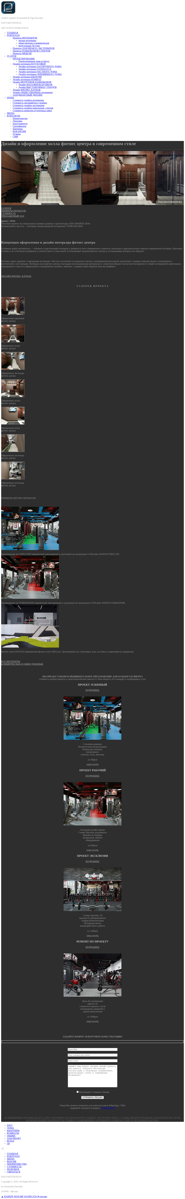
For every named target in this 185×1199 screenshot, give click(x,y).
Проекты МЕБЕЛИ (22, 53)
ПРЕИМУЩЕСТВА (17, 1164)
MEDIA (11, 113)
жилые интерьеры (27, 40)
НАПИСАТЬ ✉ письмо (35, 1196)
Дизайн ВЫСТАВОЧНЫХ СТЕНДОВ (37, 87)
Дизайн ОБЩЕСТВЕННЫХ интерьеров (33, 92)
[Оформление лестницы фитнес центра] (13, 369)
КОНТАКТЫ (13, 116)
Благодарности (20, 123)
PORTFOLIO (13, 35)
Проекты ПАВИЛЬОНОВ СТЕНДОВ (31, 51)
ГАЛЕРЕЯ (6, 208)
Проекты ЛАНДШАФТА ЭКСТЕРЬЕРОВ (33, 48)
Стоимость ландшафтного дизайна (30, 103)
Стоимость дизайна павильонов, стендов (33, 108)
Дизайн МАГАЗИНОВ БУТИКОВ (35, 84)
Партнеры (18, 129)
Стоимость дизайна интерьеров (28, 100)
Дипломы (17, 121)
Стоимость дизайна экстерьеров (28, 105)
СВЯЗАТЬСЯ (13, 1172)
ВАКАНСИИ (19, 131)
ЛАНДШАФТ (14, 1138)
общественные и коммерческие (33, 43)
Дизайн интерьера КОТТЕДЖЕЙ (29, 64)
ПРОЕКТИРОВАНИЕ (24, 58)
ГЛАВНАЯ (12, 32)
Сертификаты (19, 126)
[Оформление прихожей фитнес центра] (13, 314)
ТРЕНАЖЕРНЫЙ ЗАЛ (12, 216)
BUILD (10, 1141)
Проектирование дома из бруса (33, 61)
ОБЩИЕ (11, 1136)
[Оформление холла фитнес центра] (13, 341)
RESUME (11, 1161)
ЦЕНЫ (10, 97)
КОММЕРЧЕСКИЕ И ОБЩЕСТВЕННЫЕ (22, 664)
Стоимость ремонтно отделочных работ (32, 110)
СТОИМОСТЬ (8, 213)
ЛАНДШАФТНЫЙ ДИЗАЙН (27, 95)
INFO (9, 1125)
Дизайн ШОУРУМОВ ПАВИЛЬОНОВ (32, 82)
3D (8, 1143)
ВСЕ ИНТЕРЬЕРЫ (10, 661)
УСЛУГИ (11, 56)
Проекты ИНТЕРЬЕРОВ (25, 38)
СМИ (15, 136)
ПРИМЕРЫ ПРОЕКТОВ (13, 211)
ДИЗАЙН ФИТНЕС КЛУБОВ (16, 276)
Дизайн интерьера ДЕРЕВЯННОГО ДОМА (40, 74)
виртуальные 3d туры (29, 45)
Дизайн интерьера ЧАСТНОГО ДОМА (37, 71)
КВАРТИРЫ (13, 1130)
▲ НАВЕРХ (7, 1196)
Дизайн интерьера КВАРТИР (27, 77)
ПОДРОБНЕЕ (92, 690)
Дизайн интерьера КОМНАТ (27, 79)
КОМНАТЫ (13, 1133)
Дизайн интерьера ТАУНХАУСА (34, 69)
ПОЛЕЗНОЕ (13, 1169)
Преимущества (20, 118)
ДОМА (10, 1128)
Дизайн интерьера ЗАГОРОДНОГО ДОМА (40, 66)
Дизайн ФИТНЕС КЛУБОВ (26, 90)
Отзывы (17, 134)
